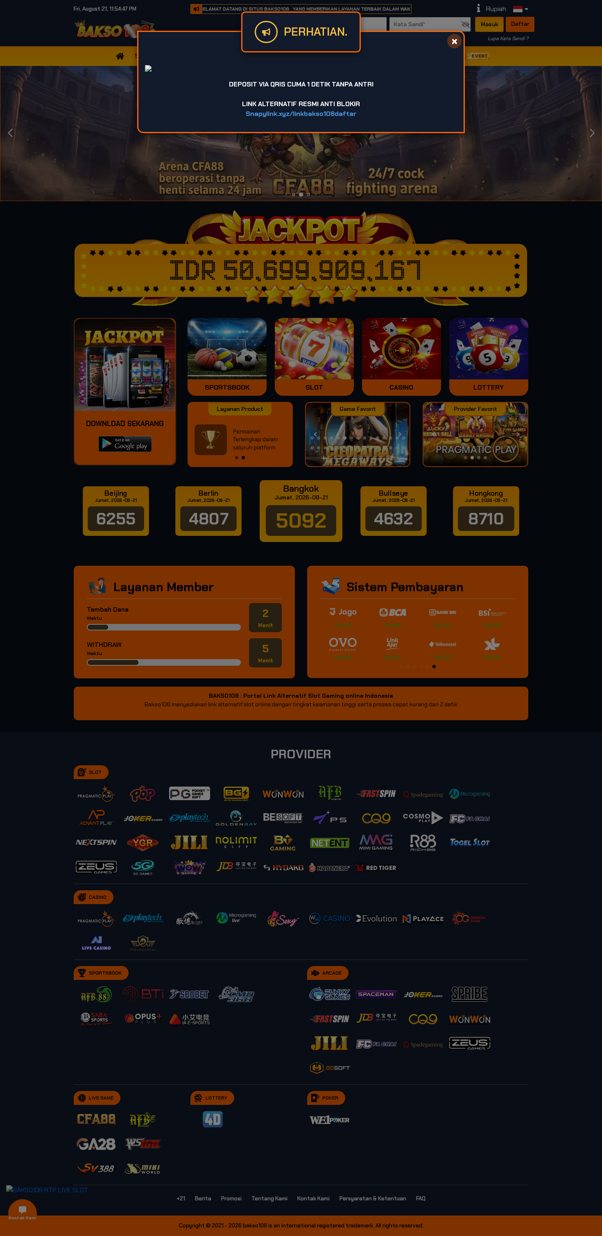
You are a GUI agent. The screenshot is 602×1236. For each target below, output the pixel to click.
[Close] (454, 41)
